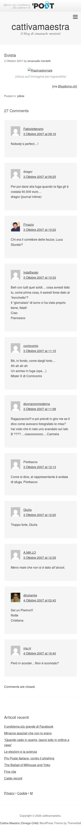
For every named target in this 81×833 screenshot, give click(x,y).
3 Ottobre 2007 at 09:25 (39, 176)
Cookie (22, 793)
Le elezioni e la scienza (20, 751)
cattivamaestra (40, 26)
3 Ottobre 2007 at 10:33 (39, 277)
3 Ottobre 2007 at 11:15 (39, 351)
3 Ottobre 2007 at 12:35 (39, 557)
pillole (20, 96)
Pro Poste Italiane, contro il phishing (29, 758)
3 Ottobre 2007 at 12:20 (39, 515)
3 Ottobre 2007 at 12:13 (39, 467)
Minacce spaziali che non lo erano (28, 733)
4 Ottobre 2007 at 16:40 (39, 653)
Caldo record (13, 778)
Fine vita (10, 771)
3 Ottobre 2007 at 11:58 (39, 409)
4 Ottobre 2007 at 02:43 (39, 600)
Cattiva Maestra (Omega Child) (19, 823)
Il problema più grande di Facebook (28, 726)
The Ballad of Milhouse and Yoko (27, 765)
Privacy (9, 793)
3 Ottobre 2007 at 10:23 (39, 229)
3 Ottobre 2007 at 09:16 (39, 134)
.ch (67, 86)
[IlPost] (43, 5)
